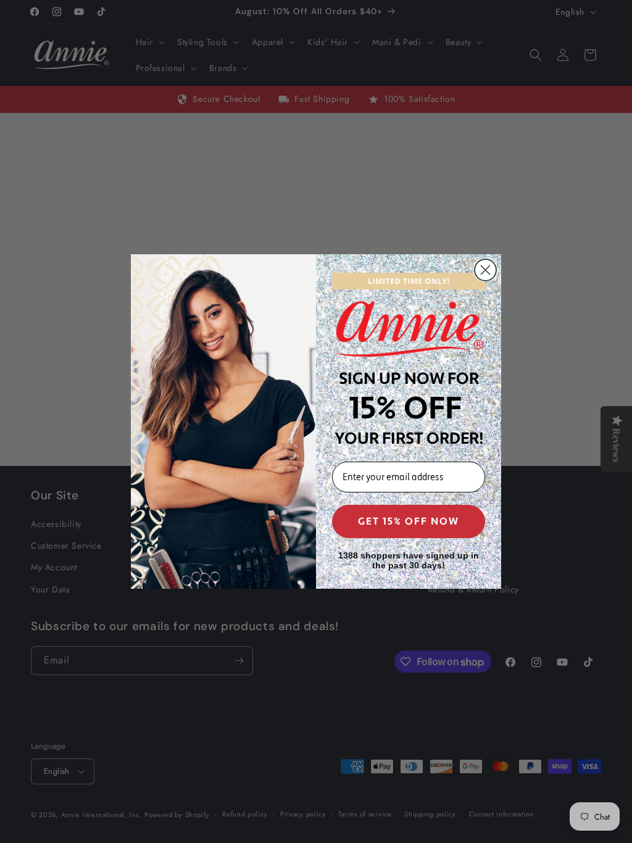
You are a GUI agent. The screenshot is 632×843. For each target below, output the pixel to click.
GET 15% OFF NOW (408, 521)
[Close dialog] (485, 270)
